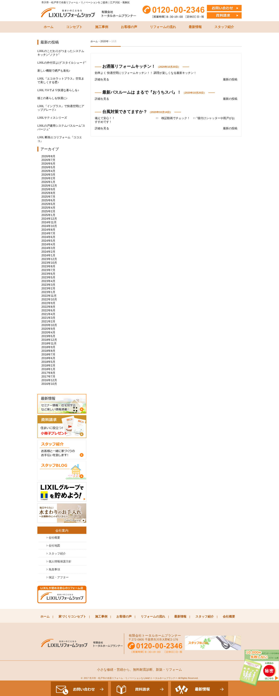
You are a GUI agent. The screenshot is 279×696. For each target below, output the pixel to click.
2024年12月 (49, 218)
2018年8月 (48, 350)
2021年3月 (48, 317)
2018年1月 (48, 369)
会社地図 (54, 545)
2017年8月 (48, 372)
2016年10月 (49, 383)
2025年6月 (48, 200)
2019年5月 (48, 336)
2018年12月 (49, 339)
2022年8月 (48, 306)
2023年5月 (48, 277)
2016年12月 (49, 380)
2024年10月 (49, 226)
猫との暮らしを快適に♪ (52, 98)
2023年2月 (48, 288)
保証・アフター (59, 577)
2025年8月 (48, 193)
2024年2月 (48, 251)
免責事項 (54, 569)
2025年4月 (48, 207)
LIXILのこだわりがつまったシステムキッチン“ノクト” (60, 52)
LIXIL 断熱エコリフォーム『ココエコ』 (59, 139)
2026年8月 (48, 156)
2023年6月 (48, 273)
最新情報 (195, 27)
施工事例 (101, 27)
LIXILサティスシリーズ (52, 117)
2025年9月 (48, 189)
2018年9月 (48, 347)
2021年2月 (48, 321)
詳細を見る (102, 79)
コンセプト (74, 27)
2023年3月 (48, 284)
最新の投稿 (230, 79)
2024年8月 (48, 229)
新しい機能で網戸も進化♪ (53, 70)
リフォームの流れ (163, 27)
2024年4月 (48, 244)
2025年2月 (48, 211)
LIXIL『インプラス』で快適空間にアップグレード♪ (60, 107)
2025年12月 (49, 185)
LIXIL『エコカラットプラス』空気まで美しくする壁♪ (60, 80)
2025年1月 (48, 215)
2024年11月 (49, 222)
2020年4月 (48, 332)
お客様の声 (129, 27)
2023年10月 (49, 262)
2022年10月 (49, 299)
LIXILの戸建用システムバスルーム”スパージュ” (61, 127)
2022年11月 (49, 295)
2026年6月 (48, 163)
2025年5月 (48, 204)
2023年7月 (48, 270)
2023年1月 (48, 292)
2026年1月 (48, 182)
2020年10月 (49, 325)
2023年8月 (48, 266)
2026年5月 (48, 167)
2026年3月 (48, 174)
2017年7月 (48, 376)
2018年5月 (48, 361)
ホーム (49, 27)
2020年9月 (48, 328)
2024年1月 (48, 255)
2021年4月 (48, 314)
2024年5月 (48, 240)
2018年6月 (48, 358)
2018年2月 (48, 365)
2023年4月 (48, 281)
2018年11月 (49, 343)
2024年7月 (48, 233)
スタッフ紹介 (224, 27)
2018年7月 (48, 354)
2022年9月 (48, 303)
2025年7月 (48, 196)
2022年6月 (48, 310)
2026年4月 (48, 171)
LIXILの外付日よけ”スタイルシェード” (61, 62)
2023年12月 (49, 259)
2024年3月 (48, 248)
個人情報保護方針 (60, 561)
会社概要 (54, 537)
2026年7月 (48, 160)
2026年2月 (48, 178)
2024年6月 (48, 237)
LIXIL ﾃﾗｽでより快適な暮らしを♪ (58, 90)
